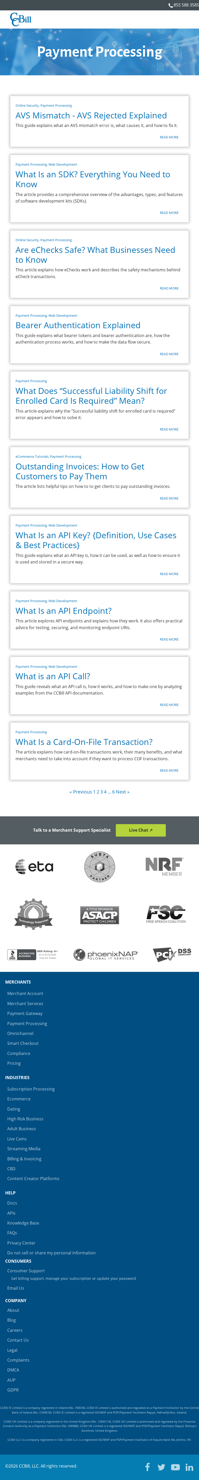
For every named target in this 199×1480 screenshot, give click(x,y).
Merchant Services (25, 1003)
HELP (10, 1193)
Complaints (18, 1360)
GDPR (13, 1390)
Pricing (14, 1063)
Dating (13, 1109)
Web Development (62, 164)
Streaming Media (23, 1149)
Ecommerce (19, 1099)
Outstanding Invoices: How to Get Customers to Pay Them (80, 471)
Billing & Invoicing (24, 1159)
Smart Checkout (23, 1043)
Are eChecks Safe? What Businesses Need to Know (95, 255)
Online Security (27, 105)
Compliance (18, 1053)
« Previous (80, 792)
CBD (11, 1169)
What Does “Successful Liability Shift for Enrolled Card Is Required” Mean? (91, 396)
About (13, 1310)
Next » (123, 792)
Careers (15, 1330)
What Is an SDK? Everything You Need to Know (93, 179)
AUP (11, 1380)
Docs (12, 1203)
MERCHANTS (18, 982)
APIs (11, 1213)
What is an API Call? (53, 676)
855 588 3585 (186, 5)
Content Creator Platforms (33, 1178)
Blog (11, 1320)
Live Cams (17, 1139)
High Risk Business (25, 1119)
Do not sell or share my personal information (51, 1253)
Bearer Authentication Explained (78, 325)
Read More (169, 137)
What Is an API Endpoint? (64, 611)
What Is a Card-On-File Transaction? (84, 742)
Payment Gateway (24, 1013)
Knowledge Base (23, 1223)
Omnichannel (20, 1033)
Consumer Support (71, 1274)
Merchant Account (25, 993)
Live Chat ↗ (141, 830)
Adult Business (21, 1129)
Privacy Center (21, 1243)
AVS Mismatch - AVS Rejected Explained (91, 115)
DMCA (13, 1370)
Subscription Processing (31, 1089)
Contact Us (18, 1340)
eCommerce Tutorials (32, 456)
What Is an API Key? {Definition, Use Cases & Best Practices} (96, 540)
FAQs (12, 1233)
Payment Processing (56, 105)
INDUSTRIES (17, 1077)
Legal (12, 1350)
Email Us (15, 1288)
